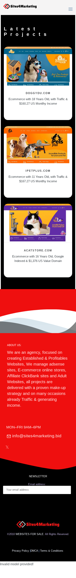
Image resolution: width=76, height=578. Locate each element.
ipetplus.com (38, 170)
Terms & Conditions (52, 550)
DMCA (34, 550)
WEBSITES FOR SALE (30, 534)
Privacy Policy (20, 550)
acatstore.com (38, 250)
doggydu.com (38, 93)
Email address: (37, 484)
